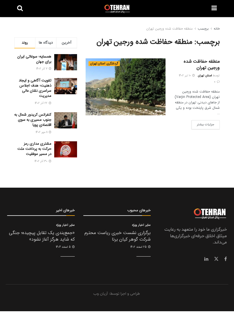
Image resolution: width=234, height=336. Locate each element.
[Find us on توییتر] (216, 259)
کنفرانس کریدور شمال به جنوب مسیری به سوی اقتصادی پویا (32, 120)
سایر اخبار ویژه (141, 225)
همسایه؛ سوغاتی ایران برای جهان (34, 59)
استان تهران (205, 75)
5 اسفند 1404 (64, 247)
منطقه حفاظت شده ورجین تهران (169, 28)
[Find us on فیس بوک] (225, 259)
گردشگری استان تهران (104, 63)
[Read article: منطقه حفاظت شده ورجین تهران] (126, 86)
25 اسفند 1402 (139, 247)
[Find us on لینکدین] (206, 259)
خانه (217, 28)
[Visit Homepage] (117, 8)
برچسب (203, 28)
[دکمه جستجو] (20, 8)
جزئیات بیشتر (202, 123)
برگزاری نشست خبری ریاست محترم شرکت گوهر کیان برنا (117, 236)
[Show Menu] (214, 8)
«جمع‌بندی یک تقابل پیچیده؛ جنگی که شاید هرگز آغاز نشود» (42, 236)
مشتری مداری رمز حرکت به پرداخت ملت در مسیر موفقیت (34, 149)
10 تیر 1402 (185, 75)
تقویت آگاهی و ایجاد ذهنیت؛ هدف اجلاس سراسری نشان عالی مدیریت (35, 88)
